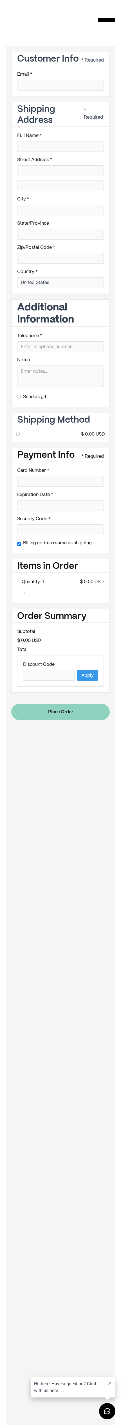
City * (23, 199)
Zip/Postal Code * (36, 247)
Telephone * (29, 336)
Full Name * (29, 135)
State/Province (33, 223)
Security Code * (34, 519)
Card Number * (33, 470)
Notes (23, 360)
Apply (87, 675)
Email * (24, 74)
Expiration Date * (35, 494)
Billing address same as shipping (57, 543)
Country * (27, 271)
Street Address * (34, 160)
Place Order (60, 712)
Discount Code (39, 664)
